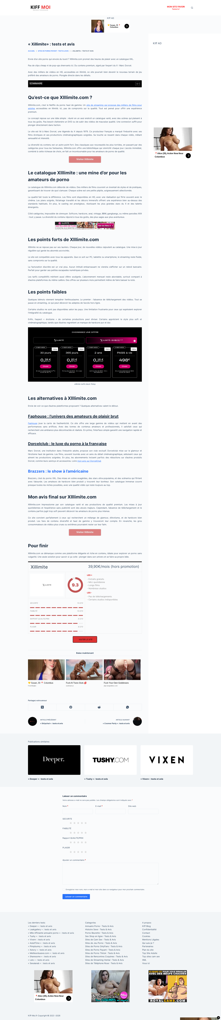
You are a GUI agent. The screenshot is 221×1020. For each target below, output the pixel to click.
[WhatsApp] (127, 707)
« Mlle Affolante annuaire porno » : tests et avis (51, 933)
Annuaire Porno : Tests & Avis (99, 926)
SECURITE (67, 819)
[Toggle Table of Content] (136, 84)
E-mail (99, 806)
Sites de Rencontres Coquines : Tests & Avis (106, 956)
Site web (132, 806)
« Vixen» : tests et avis (152, 779)
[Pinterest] (71, 707)
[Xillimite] (47, 585)
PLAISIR (66, 847)
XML (144, 960)
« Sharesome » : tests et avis (42, 956)
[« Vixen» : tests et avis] (167, 760)
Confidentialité (149, 929)
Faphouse (32, 423)
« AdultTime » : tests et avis (41, 943)
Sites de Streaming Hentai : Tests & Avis (104, 960)
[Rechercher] (192, 8)
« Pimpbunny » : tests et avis (42, 946)
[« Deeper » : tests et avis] (54, 760)
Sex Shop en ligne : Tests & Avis (100, 936)
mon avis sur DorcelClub (89, 461)
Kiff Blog (146, 926)
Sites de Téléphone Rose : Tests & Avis (103, 963)
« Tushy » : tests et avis (96, 779)
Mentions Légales (150, 939)
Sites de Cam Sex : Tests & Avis (100, 939)
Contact (146, 933)
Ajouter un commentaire (74, 860)
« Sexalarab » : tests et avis (41, 963)
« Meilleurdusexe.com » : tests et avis (46, 953)
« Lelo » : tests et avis (38, 960)
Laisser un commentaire (76, 896)
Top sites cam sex (151, 956)
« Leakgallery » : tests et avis (42, 929)
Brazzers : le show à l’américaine (58, 471)
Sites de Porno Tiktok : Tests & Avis (102, 953)
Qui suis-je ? (148, 943)
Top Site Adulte (149, 953)
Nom (65, 806)
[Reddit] (99, 707)
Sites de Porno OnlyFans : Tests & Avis (103, 946)
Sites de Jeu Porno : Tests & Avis (101, 943)
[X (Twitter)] (42, 707)
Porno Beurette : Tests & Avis (99, 933)
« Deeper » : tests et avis (40, 779)
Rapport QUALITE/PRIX (73, 838)
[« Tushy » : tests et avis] (110, 760)
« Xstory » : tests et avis (39, 950)
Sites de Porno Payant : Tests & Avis (102, 950)
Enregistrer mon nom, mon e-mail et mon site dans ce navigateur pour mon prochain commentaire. (105, 889)
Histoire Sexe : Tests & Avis (98, 929)
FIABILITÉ (67, 828)
